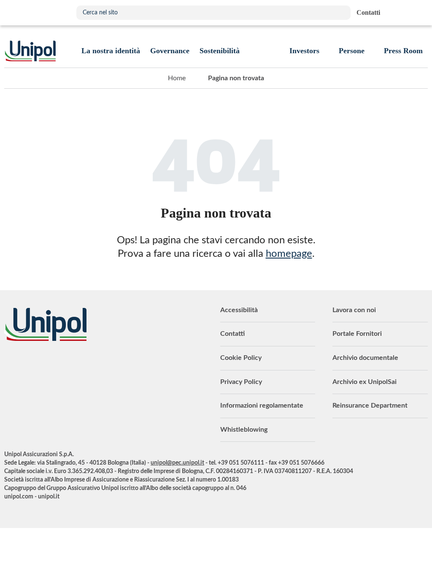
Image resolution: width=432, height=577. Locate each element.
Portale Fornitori (357, 333)
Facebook (61, 364)
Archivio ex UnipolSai (364, 381)
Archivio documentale (365, 357)
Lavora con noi (354, 310)
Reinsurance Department (370, 405)
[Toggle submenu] (110, 51)
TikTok (95, 364)
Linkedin (27, 364)
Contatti (232, 333)
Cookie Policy (241, 357)
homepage (289, 254)
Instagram (78, 364)
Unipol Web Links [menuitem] (421, 12)
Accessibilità (239, 310)
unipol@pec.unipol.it (177, 463)
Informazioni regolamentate (261, 405)
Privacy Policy (241, 381)
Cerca (340, 12)
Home (177, 78)
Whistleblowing (243, 429)
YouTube (10, 364)
